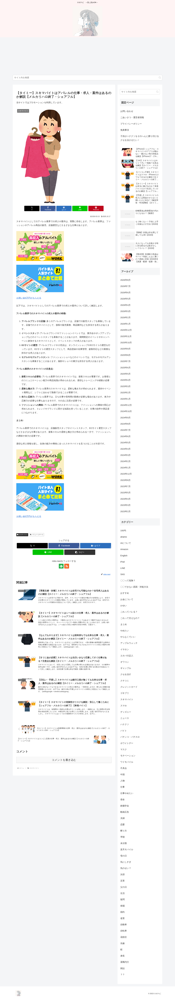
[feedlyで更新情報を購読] (61, 566)
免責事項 (124, 130)
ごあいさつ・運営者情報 (132, 117)
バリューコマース (37, 534)
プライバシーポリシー (131, 124)
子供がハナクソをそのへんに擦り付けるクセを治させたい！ (139, 138)
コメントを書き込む (64, 759)
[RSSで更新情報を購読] (66, 566)
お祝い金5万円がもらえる (28, 298)
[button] (160, 77)
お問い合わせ (126, 111)
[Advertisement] (87, 56)
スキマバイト (23, 534)
